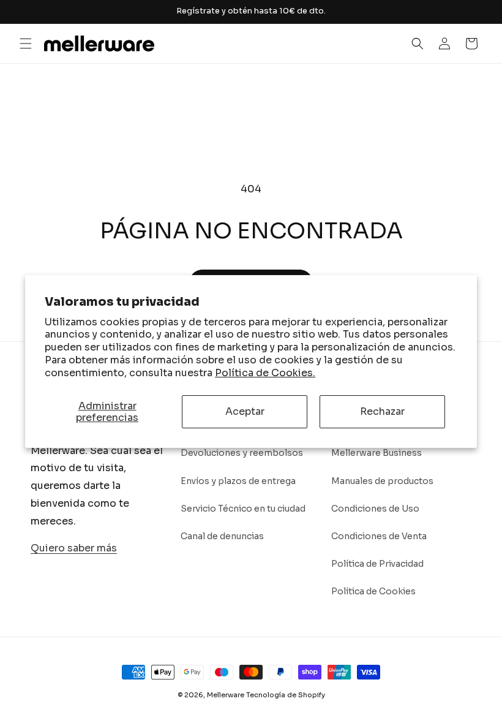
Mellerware (225, 695)
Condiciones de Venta (379, 536)
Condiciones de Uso (375, 508)
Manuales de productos (382, 480)
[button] (25, 43)
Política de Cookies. (265, 372)
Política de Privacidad (377, 563)
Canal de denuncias (222, 536)
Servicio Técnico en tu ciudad (243, 508)
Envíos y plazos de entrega (238, 480)
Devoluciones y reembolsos (242, 452)
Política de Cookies (373, 591)
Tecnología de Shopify (285, 695)
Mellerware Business (376, 452)
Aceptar (244, 411)
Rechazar (382, 411)
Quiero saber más (74, 548)
